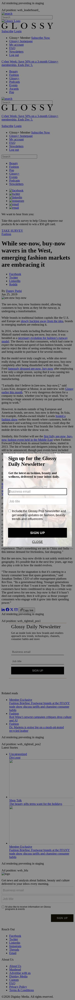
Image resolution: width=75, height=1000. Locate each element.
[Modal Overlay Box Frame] (37, 500)
